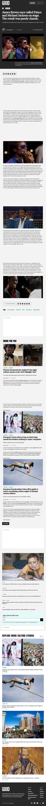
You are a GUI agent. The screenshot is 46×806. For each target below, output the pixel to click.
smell (4, 382)
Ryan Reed (10, 29)
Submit (42, 620)
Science (42, 793)
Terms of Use (18, 622)
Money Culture (6, 600)
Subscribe (32, 2)
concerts (18, 309)
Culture (8, 8)
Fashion (11, 435)
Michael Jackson (16, 79)
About (29, 789)
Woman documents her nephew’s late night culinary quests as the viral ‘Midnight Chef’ (20, 371)
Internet (11, 367)
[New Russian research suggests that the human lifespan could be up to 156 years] (23, 588)
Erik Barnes (6, 378)
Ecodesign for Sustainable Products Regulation (30, 453)
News (41, 789)
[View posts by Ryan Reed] (3, 29)
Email (5, 617)
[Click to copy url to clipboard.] (14, 74)
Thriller (23, 116)
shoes (12, 453)
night (40, 380)
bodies (4, 503)
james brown (36, 309)
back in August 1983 (19, 81)
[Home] (3, 8)
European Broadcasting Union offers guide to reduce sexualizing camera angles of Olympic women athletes (20, 491)
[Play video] (23, 152)
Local (4, 607)
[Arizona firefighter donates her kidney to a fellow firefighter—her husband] (23, 608)
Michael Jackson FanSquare (36, 62)
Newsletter (31, 793)
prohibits (16, 452)
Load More (5, 523)
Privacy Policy (23, 622)
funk (23, 309)
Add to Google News (38, 29)
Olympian (27, 501)
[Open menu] (42, 3)
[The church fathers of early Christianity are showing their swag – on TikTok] (23, 764)
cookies (19, 385)
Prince (8, 79)
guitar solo (29, 309)
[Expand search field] (38, 3)
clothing (12, 449)
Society (42, 791)
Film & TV (11, 487)
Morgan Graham (23, 380)
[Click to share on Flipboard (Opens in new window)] (10, 74)
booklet (5, 510)
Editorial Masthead (32, 795)
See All (41, 636)
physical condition (22, 503)
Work (4, 582)
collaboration (11, 309)
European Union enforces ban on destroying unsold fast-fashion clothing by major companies (22, 438)
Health (41, 795)
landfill (34, 447)
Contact (30, 791)
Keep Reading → (6, 410)
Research (5, 588)
